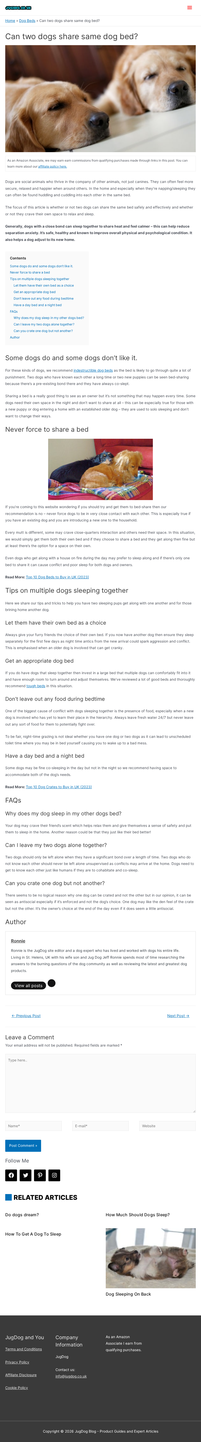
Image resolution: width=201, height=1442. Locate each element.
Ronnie (18, 940)
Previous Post (26, 1015)
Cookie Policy (16, 1388)
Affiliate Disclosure (21, 1375)
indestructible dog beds (93, 370)
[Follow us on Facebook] (11, 1175)
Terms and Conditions (23, 1349)
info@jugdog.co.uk (71, 1376)
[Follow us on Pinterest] (40, 1175)
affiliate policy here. (52, 166)
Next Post (178, 1015)
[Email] (51, 983)
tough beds (35, 686)
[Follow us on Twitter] (25, 1175)
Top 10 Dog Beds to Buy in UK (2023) (57, 577)
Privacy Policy (17, 1362)
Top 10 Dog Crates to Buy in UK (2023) (59, 787)
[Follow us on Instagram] (54, 1175)
